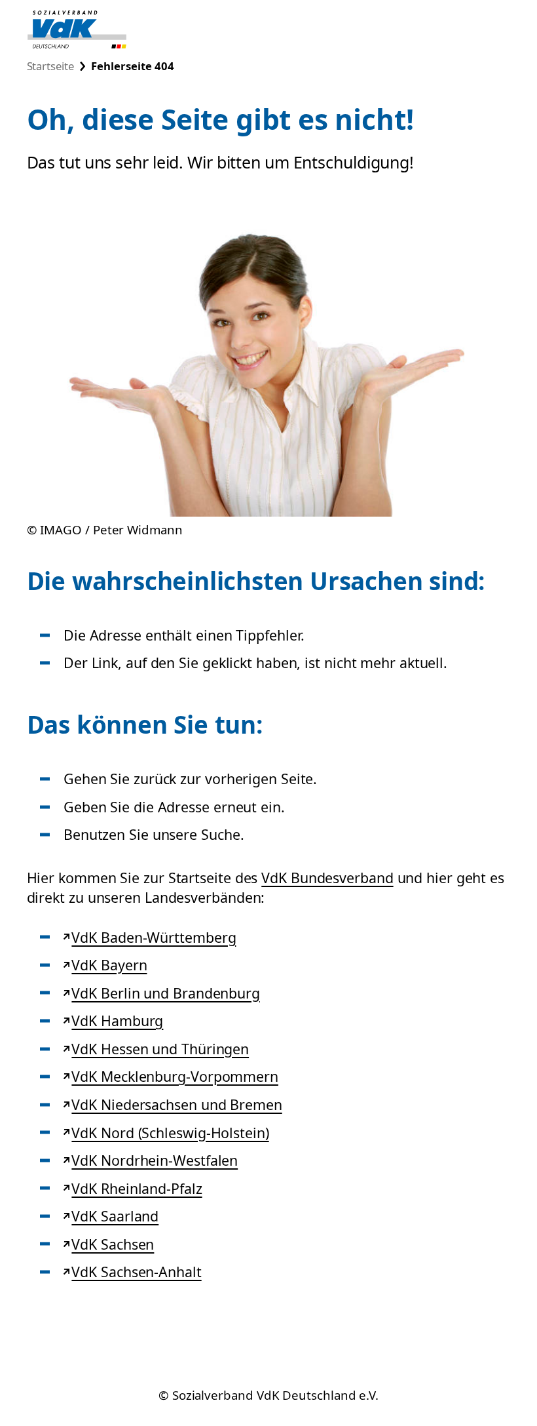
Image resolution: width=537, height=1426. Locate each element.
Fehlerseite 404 (132, 66)
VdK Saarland (114, 1215)
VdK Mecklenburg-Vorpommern (174, 1076)
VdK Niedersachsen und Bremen (176, 1104)
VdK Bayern (109, 964)
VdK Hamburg (117, 1020)
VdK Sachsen (112, 1244)
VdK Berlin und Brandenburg (165, 992)
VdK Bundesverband (327, 877)
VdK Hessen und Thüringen (160, 1048)
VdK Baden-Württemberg (153, 937)
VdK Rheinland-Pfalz (136, 1188)
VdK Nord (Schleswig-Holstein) (169, 1132)
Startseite (50, 66)
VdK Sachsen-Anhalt (136, 1271)
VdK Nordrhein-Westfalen (154, 1160)
